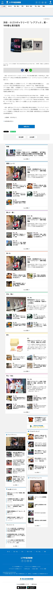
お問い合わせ (27, 568)
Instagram (42, 2)
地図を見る (26, 126)
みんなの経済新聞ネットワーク (26, 579)
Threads (45, 2)
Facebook (36, 2)
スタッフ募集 (43, 568)
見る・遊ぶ (16, 6)
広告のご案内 (35, 568)
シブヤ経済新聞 (13, 2)
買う (23, 6)
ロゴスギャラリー (9, 121)
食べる (10, 6)
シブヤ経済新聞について (17, 566)
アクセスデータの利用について (16, 568)
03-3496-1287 (33, 75)
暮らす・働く (29, 6)
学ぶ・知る (37, 6)
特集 (44, 6)
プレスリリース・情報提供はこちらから (33, 566)
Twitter (39, 2)
